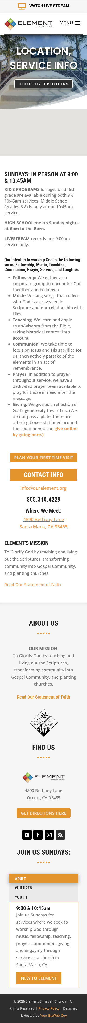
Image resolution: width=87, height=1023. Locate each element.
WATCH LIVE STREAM (49, 6)
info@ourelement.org (43, 488)
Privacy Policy (48, 1008)
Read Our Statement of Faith (32, 584)
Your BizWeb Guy (53, 1015)
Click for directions (43, 84)
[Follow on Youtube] (27, 835)
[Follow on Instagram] (49, 835)
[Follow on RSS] (60, 835)
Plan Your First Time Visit (43, 457)
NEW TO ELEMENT (39, 978)
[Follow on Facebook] (38, 835)
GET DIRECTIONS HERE (43, 813)
